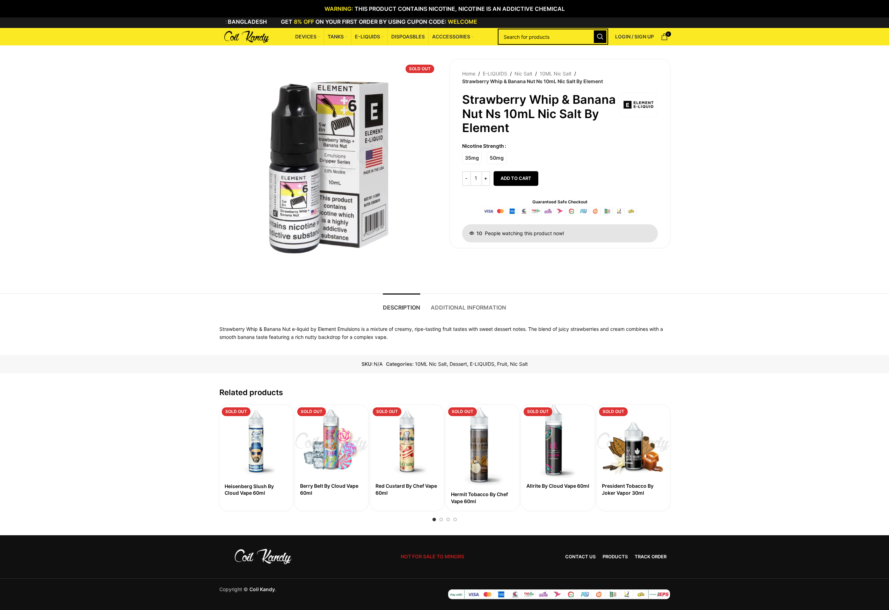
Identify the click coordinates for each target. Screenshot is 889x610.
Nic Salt (523, 74)
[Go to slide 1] (434, 519)
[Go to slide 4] (455, 519)
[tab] (401, 304)
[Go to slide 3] (448, 519)
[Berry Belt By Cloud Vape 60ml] (331, 441)
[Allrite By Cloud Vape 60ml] (558, 441)
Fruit (502, 364)
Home (468, 74)
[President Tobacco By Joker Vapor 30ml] (633, 441)
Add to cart (516, 178)
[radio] (472, 158)
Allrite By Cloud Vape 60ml (557, 486)
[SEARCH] (600, 36)
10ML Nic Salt (555, 74)
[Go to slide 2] (441, 519)
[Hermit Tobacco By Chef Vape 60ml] (482, 446)
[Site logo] (245, 36)
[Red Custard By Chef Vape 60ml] (407, 441)
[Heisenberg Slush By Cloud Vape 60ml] (256, 441)
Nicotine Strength (483, 146)
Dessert (458, 364)
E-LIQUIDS (495, 74)
